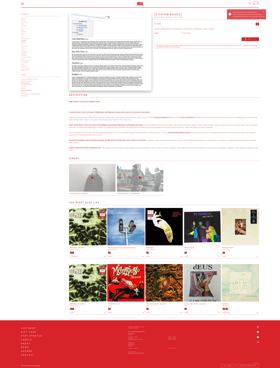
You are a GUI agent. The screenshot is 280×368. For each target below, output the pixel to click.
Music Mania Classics (26, 84)
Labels (26, 339)
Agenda (26, 351)
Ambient (23, 31)
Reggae (23, 42)
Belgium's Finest (25, 82)
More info (37, 365)
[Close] (263, 11)
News (25, 347)
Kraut (22, 59)
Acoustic (205, 28)
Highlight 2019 (188, 28)
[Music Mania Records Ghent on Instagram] (258, 332)
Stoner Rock (24, 51)
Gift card (29, 332)
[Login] (258, 3)
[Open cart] (254, 3)
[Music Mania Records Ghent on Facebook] (258, 327)
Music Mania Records (26, 90)
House (22, 47)
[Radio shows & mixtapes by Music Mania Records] (258, 342)
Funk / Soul (24, 22)
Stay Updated (31, 335)
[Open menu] (22, 4)
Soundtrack (24, 53)
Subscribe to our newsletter (136, 352)
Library (23, 64)
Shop (32, 328)
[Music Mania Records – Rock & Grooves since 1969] (140, 4)
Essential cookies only (248, 365)
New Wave (23, 55)
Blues (22, 35)
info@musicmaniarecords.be (136, 326)
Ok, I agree (228, 365)
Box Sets (23, 88)
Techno (23, 33)
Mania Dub (23, 92)
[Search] (250, 3)
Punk (22, 49)
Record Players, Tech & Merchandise (30, 93)
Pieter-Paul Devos (169, 17)
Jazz (22, 27)
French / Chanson (25, 68)
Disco (22, 29)
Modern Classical (25, 60)
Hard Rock (23, 25)
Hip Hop (23, 20)
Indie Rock (23, 40)
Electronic (23, 18)
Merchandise (24, 95)
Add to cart (252, 39)
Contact (27, 355)
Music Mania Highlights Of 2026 (29, 79)
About (26, 343)
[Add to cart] (105, 256)
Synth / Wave (24, 46)
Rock (22, 24)
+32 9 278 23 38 (132, 328)
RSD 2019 (157, 28)
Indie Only (23, 86)
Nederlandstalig (25, 70)
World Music (24, 66)
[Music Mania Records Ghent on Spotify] (258, 337)
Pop (22, 36)
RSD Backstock (197, 28)
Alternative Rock (25, 38)
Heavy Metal (24, 62)
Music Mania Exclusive (27, 81)
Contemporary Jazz (26, 57)
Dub (22, 44)
